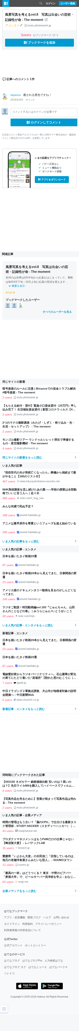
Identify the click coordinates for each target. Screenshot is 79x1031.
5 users (7, 699)
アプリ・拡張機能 (14, 917)
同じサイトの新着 (13, 381)
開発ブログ (34, 917)
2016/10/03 (17, 99)
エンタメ (14, 25)
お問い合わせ (61, 917)
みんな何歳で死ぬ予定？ (18, 506)
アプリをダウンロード (53, 179)
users (26, 35)
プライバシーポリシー (48, 923)
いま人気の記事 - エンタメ (19, 549)
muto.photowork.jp (39, 25)
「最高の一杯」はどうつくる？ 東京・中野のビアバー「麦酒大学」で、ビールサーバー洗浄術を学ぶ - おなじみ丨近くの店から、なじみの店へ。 (39, 876)
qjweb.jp (21, 682)
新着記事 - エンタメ (15, 633)
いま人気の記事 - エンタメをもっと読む (27, 625)
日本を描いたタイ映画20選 (19, 556)
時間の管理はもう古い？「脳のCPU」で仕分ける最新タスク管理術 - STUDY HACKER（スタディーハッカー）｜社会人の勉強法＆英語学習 (39, 826)
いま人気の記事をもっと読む (20, 541)
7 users (7, 682)
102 (10, 292)
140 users (8, 599)
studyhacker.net (27, 830)
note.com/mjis (26, 616)
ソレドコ (9, 973)
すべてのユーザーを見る (57, 311)
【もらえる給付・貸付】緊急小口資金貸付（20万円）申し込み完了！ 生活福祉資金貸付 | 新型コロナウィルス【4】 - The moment (39, 409)
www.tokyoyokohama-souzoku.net (40, 481)
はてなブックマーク (16, 911)
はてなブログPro (32, 960)
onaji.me (23, 881)
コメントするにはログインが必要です (34, 111)
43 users (8, 831)
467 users (8, 481)
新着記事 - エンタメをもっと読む (23, 709)
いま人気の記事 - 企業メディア (22, 815)
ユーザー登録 (67, 3)
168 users (8, 515)
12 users (8, 864)
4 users (7, 448)
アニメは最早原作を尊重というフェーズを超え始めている (39, 523)
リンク (31, 99)
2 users (7, 397)
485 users (8, 498)
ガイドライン (12, 923)
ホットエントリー (35, 945)
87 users (8, 565)
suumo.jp (23, 864)
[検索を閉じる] (41, 3)
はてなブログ (12, 960)
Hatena (41, 996)
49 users (8, 616)
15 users (8, 848)
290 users (8, 532)
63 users (8, 881)
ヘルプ (47, 917)
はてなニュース (37, 967)
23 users (8, 582)
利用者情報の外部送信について (22, 930)
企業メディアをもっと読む (19, 891)
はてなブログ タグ (15, 967)
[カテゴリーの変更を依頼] (21, 25)
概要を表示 (18, 285)
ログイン (51, 3)
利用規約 (27, 923)
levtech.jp (24, 847)
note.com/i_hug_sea (32, 498)
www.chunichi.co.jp (28, 699)
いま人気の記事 (12, 465)
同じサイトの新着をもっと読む (22, 457)
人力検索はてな (54, 960)
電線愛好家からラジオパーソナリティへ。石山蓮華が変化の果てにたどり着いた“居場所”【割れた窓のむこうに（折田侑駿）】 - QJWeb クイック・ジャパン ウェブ (39, 678)
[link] (7, 305)
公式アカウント (13, 945)
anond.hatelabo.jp (30, 515)
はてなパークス (58, 967)
